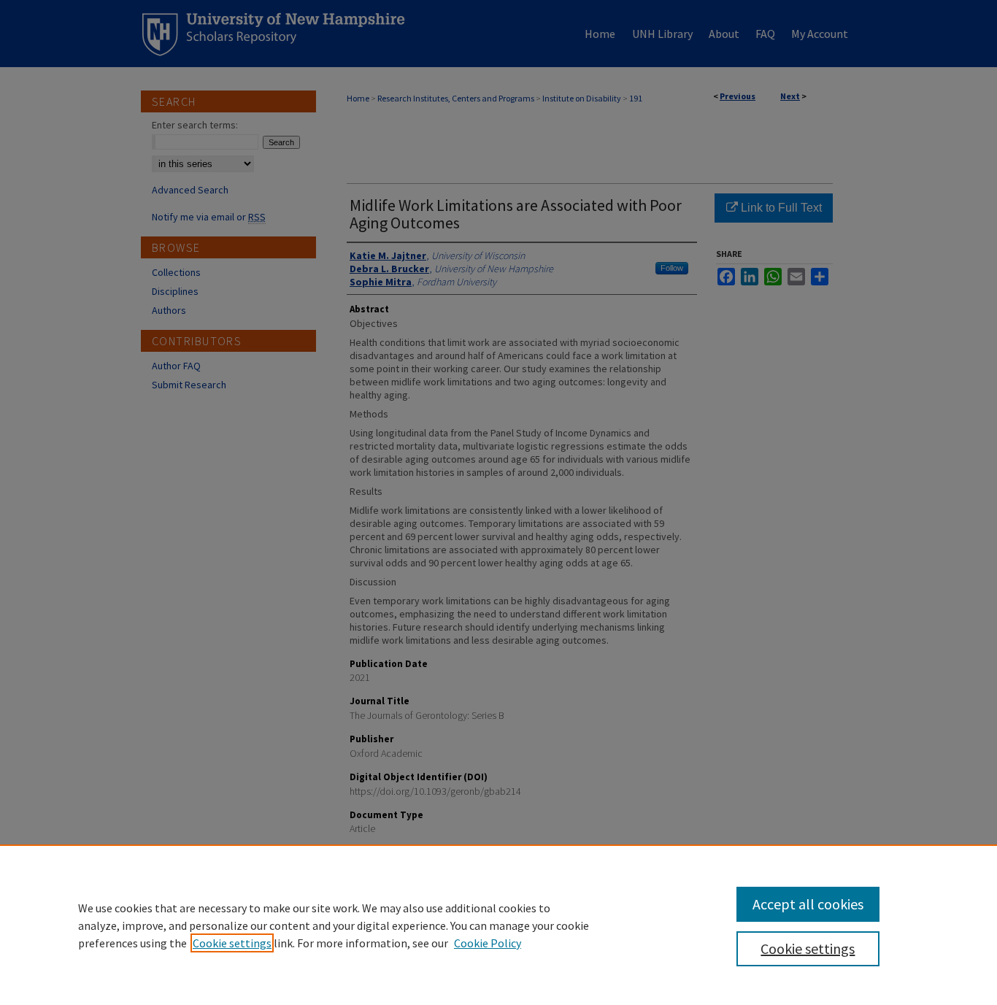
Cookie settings (232, 943)
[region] (498, 924)
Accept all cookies (807, 904)
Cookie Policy (487, 943)
